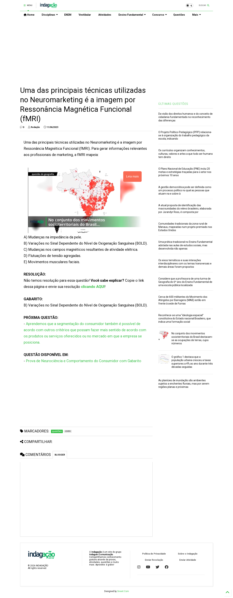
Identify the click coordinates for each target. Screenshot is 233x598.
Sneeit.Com (123, 591)
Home (30, 14)
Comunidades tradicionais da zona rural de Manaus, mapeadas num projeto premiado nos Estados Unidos (185, 227)
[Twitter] (157, 567)
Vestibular (85, 14)
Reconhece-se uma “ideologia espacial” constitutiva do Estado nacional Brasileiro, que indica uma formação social (184, 318)
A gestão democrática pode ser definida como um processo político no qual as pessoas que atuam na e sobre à (184, 190)
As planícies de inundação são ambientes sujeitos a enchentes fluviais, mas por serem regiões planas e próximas (183, 383)
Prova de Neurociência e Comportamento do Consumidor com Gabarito (83, 361)
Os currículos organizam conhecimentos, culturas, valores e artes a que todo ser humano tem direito (185, 153)
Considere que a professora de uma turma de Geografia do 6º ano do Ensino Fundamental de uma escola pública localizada (185, 282)
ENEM (67, 14)
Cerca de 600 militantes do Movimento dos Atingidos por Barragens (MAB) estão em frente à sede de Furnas (182, 300)
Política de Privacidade (154, 554)
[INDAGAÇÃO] (48, 6)
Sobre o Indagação (188, 554)
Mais (195, 14)
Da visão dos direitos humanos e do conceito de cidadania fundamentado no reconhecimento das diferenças (185, 117)
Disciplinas (48, 14)
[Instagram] (139, 567)
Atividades (104, 14)
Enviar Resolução (154, 560)
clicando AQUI (92, 286)
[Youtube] (148, 567)
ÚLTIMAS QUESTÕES (173, 104)
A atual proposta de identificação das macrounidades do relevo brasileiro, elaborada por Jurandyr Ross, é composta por (184, 208)
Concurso (158, 14)
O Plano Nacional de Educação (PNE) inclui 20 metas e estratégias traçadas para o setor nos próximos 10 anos (184, 172)
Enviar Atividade (187, 560)
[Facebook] (166, 567)
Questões (179, 14)
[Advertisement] (116, 49)
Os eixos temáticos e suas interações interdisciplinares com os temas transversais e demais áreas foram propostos (185, 263)
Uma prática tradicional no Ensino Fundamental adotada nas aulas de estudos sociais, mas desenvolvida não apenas (185, 245)
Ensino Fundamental (131, 14)
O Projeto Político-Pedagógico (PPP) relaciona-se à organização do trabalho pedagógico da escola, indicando (185, 135)
